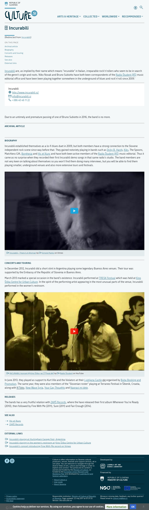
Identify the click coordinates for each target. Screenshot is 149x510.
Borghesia (26, 153)
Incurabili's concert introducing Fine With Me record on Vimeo (40, 446)
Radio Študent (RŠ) (126, 74)
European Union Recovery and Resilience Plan (70, 473)
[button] (116, 506)
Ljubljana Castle (93, 380)
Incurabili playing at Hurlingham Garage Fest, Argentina (37, 439)
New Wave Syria (34, 387)
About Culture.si (60, 480)
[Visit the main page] (27, 11)
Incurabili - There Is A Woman (23, 253)
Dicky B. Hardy (115, 149)
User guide (58, 482)
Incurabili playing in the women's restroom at (32, 442)
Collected (90, 16)
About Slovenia (60, 484)
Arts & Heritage (68, 16)
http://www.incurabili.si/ (25, 92)
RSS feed (9, 501)
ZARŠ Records (58, 402)
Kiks (126, 149)
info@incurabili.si (21, 96)
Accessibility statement (15, 498)
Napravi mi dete (79, 387)
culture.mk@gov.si (120, 498)
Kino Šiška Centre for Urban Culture (73, 442)
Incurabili (26, 37)
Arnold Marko (48, 253)
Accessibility (136, 8)
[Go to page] (141, 8)
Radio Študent (66, 373)
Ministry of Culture (80, 470)
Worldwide (109, 16)
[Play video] (74, 211)
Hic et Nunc (44, 153)
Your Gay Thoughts (54, 387)
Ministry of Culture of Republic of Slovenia (74, 497)
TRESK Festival (107, 278)
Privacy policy (11, 496)
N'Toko (20, 387)
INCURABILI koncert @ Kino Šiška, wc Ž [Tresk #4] (32, 373)
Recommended (131, 16)
